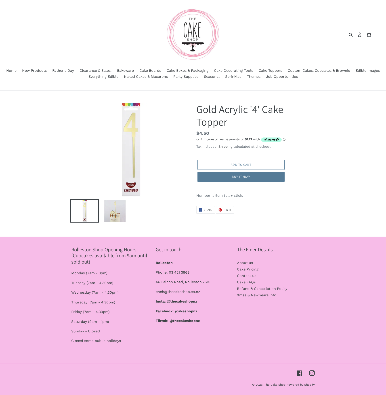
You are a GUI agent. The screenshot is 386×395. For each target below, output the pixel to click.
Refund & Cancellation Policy (262, 289)
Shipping (225, 147)
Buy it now (241, 177)
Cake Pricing (247, 269)
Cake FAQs (246, 282)
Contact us (246, 276)
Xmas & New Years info (256, 295)
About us (245, 263)
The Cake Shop (274, 384)
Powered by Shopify (301, 384)
